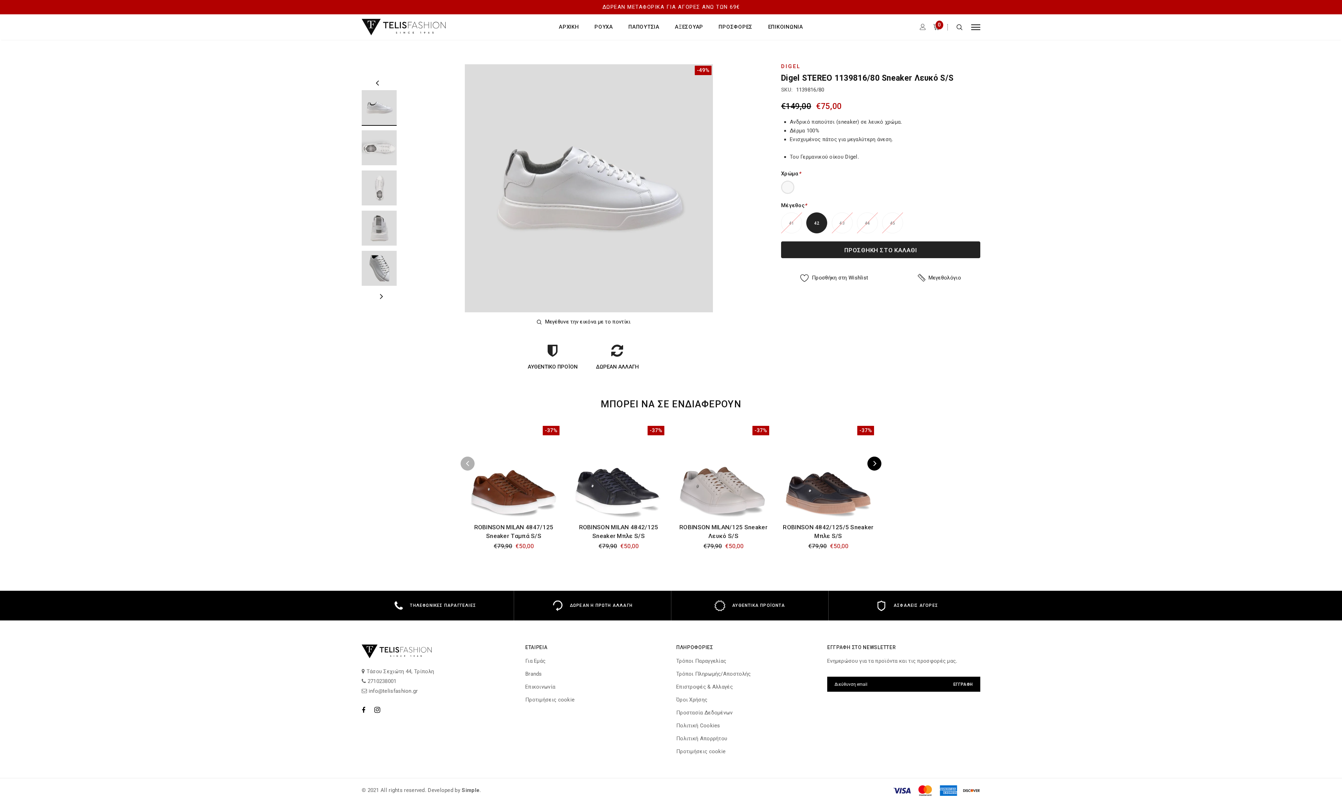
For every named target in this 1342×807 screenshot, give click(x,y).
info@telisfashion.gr (392, 691)
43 (842, 223)
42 (817, 223)
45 (892, 223)
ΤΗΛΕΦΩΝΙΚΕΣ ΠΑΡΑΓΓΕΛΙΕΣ (443, 605)
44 (867, 223)
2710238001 (381, 681)
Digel (791, 66)
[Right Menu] (975, 27)
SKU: (787, 90)
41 (791, 223)
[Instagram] (377, 710)
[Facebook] (363, 710)
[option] (589, 188)
